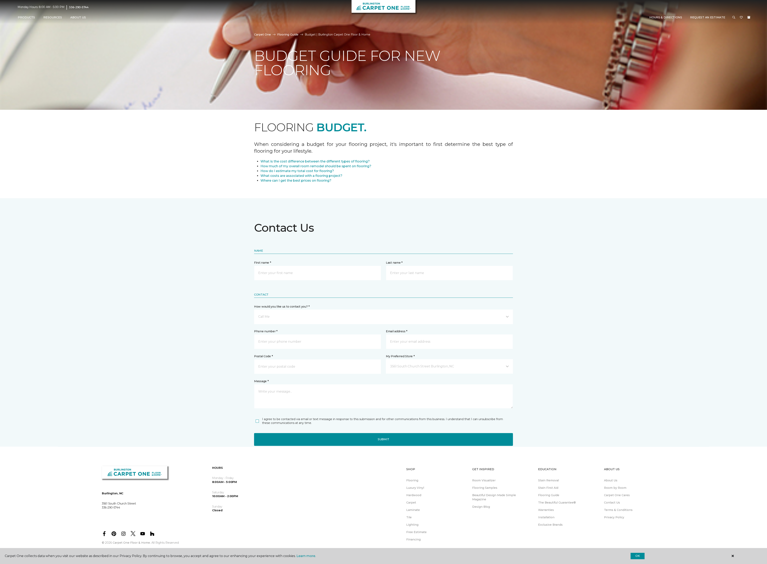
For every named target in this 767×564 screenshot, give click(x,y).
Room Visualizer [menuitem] (484, 480)
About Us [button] (78, 17)
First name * (262, 262)
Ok (637, 556)
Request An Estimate (707, 17)
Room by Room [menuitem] (615, 488)
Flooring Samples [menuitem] (484, 488)
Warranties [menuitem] (546, 510)
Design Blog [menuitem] (481, 507)
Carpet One (262, 34)
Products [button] (26, 17)
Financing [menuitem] (413, 539)
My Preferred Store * (400, 356)
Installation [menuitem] (546, 517)
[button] (734, 17)
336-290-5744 (78, 7)
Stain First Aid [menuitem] (548, 488)
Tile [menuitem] (409, 517)
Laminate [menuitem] (413, 510)
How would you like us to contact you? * (282, 306)
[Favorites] (741, 17)
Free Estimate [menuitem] (416, 532)
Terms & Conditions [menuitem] (618, 510)
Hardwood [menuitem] (413, 495)
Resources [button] (52, 17)
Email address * (396, 331)
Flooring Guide (287, 34)
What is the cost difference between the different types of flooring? (315, 161)
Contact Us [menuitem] (612, 502)
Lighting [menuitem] (412, 524)
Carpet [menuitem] (411, 502)
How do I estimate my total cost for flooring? (297, 171)
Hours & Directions (665, 17)
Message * (261, 381)
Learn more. (306, 556)
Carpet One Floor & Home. (132, 542)
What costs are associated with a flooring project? (301, 176)
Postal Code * (263, 356)
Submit (383, 439)
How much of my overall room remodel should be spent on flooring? (315, 166)
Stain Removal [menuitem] (548, 480)
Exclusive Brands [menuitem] (550, 524)
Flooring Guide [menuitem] (548, 495)
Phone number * (265, 331)
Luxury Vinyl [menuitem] (415, 488)
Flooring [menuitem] (412, 480)
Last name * (394, 262)
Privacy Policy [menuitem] (614, 517)
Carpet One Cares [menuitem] (617, 495)
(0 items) (748, 17)
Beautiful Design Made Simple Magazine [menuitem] (494, 497)
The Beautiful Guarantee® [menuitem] (557, 502)
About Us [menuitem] (610, 480)
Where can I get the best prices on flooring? (295, 180)
